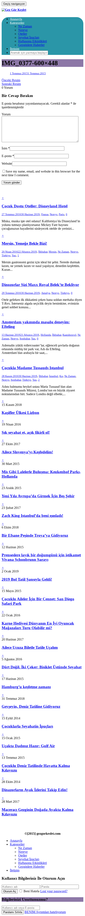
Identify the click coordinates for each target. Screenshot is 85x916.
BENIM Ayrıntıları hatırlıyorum (45, 912)
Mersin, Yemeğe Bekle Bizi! (24, 243)
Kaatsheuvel (69, 334)
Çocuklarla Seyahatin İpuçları (27, 726)
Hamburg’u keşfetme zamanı (26, 687)
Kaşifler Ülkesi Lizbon (20, 412)
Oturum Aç (9, 891)
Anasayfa (16, 19)
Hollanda (46, 334)
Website (7, 163)
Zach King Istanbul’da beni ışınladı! (32, 515)
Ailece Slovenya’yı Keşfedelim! (27, 452)
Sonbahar (25, 338)
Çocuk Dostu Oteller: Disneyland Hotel (34, 206)
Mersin (53, 251)
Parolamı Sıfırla (12, 912)
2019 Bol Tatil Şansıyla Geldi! (27, 579)
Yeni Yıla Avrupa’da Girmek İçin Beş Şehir (38, 496)
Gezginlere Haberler (31, 45)
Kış (61, 376)
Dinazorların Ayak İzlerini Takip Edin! (34, 790)
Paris (61, 214)
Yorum (6, 114)
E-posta (7, 156)
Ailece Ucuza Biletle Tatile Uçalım (30, 647)
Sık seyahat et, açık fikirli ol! (26, 432)
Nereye (23, 30)
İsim (4, 148)
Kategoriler (17, 22)
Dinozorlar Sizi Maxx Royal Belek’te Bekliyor (40, 284)
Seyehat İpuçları (28, 37)
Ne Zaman (25, 26)
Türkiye (6, 255)
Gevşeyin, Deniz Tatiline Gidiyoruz (31, 706)
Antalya (45, 292)
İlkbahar (42, 251)
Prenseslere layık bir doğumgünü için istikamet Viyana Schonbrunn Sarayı (41, 557)
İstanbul (53, 376)
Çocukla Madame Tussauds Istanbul (33, 368)
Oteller (22, 33)
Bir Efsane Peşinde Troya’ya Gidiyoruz (35, 535)
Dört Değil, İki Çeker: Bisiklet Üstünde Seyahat (41, 667)
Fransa (44, 214)
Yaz (14, 255)
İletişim (14, 48)
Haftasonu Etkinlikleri (32, 41)
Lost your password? (53, 891)
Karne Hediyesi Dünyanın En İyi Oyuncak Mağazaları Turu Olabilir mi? (38, 625)
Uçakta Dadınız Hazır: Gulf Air (28, 746)
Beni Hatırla (31, 891)
